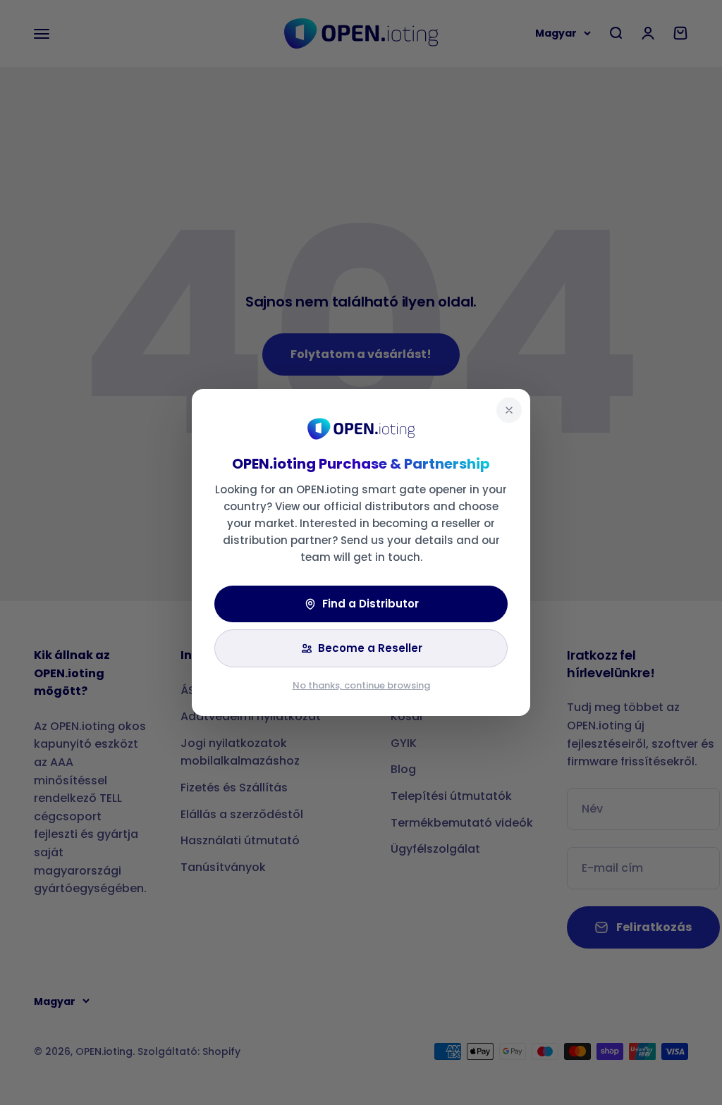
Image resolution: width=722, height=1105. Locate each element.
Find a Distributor (370, 603)
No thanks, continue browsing (361, 685)
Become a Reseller (370, 648)
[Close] (509, 410)
